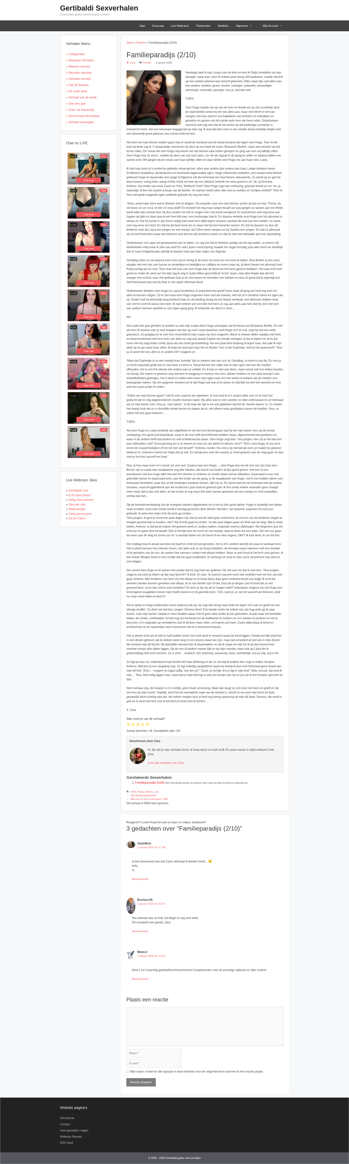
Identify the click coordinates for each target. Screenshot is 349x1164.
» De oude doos (76, 91)
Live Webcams (180, 25)
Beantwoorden (140, 879)
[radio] (129, 725)
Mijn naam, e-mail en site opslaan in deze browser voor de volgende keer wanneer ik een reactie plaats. (196, 1071)
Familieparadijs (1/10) (149, 782)
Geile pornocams (80, 514)
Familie (140, 42)
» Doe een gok (76, 103)
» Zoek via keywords (80, 110)
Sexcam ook (77, 504)
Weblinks (223, 25)
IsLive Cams (77, 518)
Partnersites (203, 25)
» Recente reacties (79, 72)
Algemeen (242, 25)
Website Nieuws (71, 1136)
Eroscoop (158, 25)
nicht (133, 791)
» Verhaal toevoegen (80, 122)
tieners (149, 791)
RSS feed (66, 1143)
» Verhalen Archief (78, 79)
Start (142, 25)
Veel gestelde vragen (74, 1130)
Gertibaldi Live (78, 490)
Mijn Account (270, 25)
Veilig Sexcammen (81, 500)
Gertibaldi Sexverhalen (99, 8)
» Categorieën (75, 54)
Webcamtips (77, 509)
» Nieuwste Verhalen (80, 60)
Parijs (140, 791)
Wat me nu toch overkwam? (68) (149, 799)
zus (157, 791)
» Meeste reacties (78, 66)
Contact (65, 1124)
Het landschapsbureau (144, 795)
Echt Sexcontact (80, 495)
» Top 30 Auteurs (77, 85)
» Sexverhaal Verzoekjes (83, 116)
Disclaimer (67, 1118)
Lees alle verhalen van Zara (166, 762)
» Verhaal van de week (81, 97)
